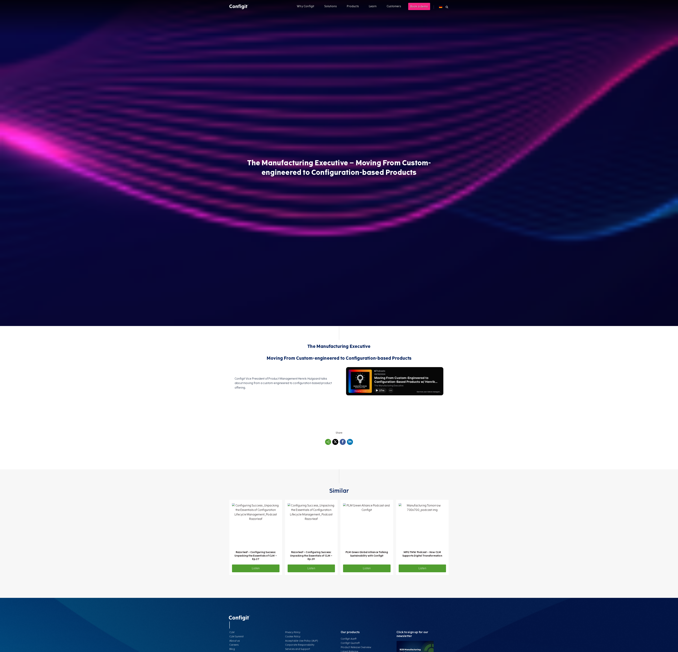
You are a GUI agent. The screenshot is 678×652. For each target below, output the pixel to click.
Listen (256, 568)
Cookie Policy (293, 636)
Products (353, 6)
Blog (232, 649)
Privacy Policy (293, 632)
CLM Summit (236, 636)
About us (234, 640)
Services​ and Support (297, 649)
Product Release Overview (356, 647)
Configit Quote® (350, 643)
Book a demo (419, 6)
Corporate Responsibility (299, 645)
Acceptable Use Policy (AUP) (301, 640)
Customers (394, 6)
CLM (231, 632)
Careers (234, 645)
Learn (373, 6)
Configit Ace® (349, 639)
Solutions (330, 6)
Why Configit (305, 6)
